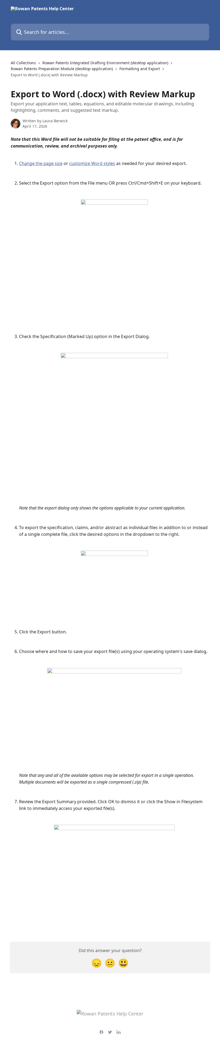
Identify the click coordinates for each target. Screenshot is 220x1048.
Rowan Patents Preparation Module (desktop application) (62, 68)
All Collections (23, 62)
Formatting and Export (139, 68)
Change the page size (41, 163)
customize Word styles (92, 163)
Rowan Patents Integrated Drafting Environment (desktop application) (105, 62)
